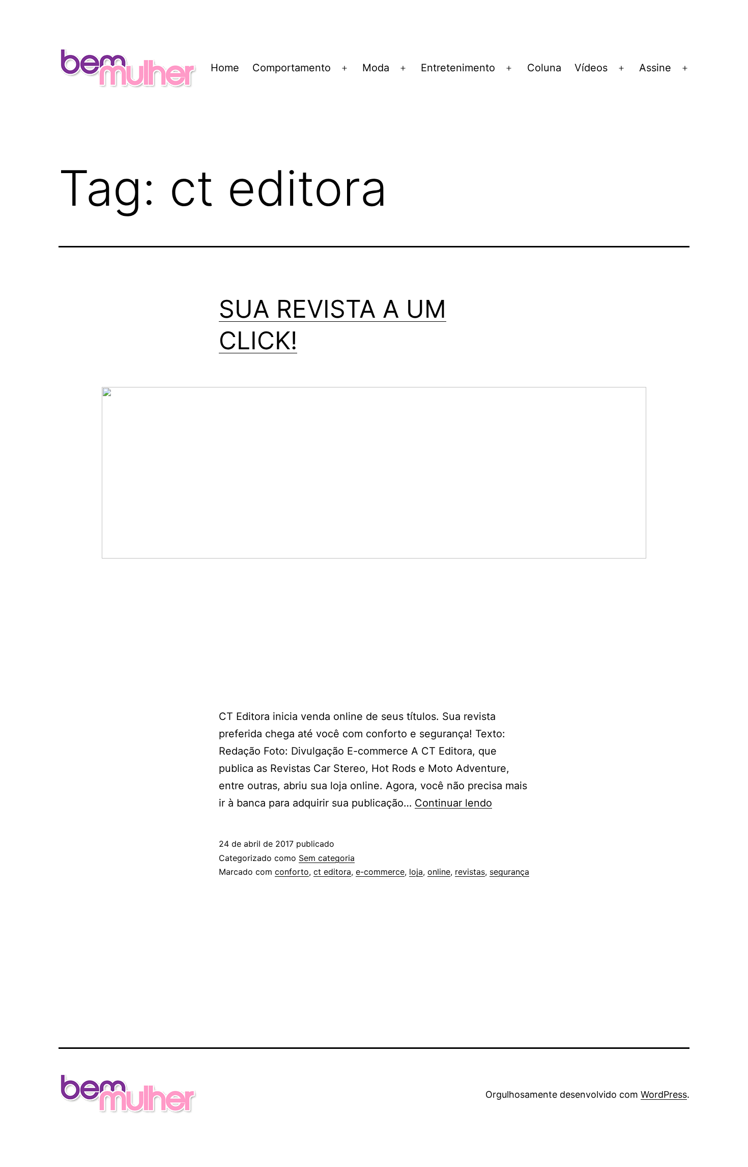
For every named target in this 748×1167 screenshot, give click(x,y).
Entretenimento (458, 68)
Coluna (544, 68)
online (438, 872)
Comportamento (291, 68)
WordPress (664, 1094)
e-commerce (380, 872)
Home (225, 68)
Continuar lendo (453, 803)
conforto (292, 872)
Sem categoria (327, 858)
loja (416, 872)
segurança (509, 872)
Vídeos (591, 68)
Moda (375, 68)
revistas (470, 872)
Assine (655, 68)
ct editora (332, 872)
